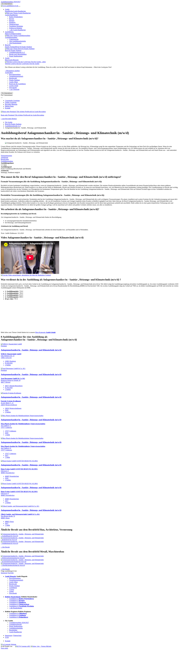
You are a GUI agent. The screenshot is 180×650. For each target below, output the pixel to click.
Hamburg (12, 22)
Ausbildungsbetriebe (16, 628)
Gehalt (11, 591)
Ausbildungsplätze (7, 161)
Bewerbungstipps (15, 74)
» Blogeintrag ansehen (12, 71)
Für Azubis (8, 122)
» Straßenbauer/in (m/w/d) (9, 543)
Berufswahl (13, 78)
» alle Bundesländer (15, 608)
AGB (7, 637)
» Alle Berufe (5, 547)
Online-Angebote (10, 102)
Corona (11, 589)
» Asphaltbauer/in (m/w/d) (9, 536)
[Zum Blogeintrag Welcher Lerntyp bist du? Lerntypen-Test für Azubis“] (25, 62)
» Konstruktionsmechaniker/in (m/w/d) (13, 561)
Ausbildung (13, 588)
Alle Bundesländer (15, 43)
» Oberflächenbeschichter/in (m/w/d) (13, 565)
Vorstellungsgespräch (16, 76)
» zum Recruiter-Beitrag (9, 119)
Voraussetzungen (6, 155)
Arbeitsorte (4, 157)
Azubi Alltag (13, 582)
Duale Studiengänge (15, 56)
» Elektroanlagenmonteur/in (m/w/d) (13, 558)
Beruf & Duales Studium (13, 124)
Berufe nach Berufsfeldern (18, 54)
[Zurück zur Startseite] (10, 6)
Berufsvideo (5, 159)
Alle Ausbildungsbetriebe (17, 41)
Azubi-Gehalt (13, 86)
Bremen (11, 20)
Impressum (8, 635)
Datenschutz (17, 635)
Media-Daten (9, 106)
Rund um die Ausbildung (17, 84)
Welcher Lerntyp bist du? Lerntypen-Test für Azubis (22, 64)
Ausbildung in (21, 599)
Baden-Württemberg (16, 17)
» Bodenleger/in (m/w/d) (9, 540)
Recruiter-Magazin (11, 104)
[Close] (1, 97)
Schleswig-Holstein (15, 28)
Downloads (13, 87)
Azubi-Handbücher (15, 632)
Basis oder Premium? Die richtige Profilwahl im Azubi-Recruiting (22, 115)
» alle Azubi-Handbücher (17, 30)
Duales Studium (14, 80)
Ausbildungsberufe (15, 624)
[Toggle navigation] (19, 6)
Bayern (11, 19)
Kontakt (7, 108)
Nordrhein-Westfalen (16, 26)
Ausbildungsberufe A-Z (17, 52)
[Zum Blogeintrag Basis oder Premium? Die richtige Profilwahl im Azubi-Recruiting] (23, 111)
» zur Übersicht (14, 89)
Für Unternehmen (7, 4)
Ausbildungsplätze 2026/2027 (11, 2)
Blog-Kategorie (45, 332)
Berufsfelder (13, 630)
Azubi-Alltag (13, 82)
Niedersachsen (14, 24)
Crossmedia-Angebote (12, 100)
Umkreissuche (14, 39)
